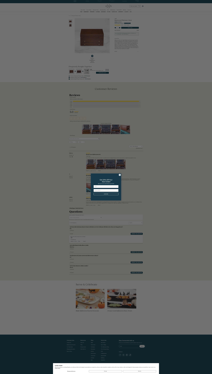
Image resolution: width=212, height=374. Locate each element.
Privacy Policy (57, 368)
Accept (105, 371)
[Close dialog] (120, 175)
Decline (139, 371)
